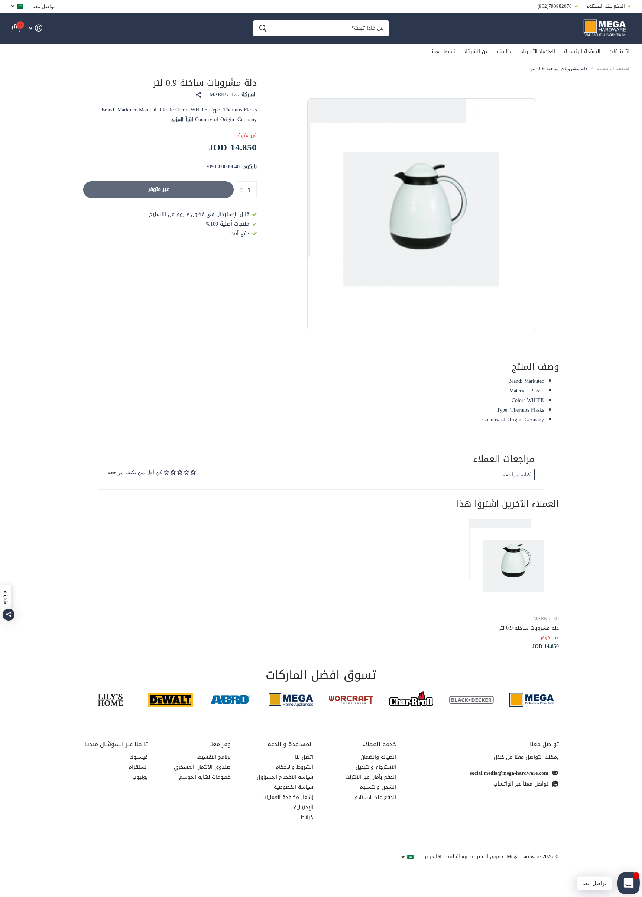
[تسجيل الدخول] (35, 28)
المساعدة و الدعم (290, 744)
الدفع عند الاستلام (375, 797)
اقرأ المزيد (182, 119)
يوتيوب (140, 777)
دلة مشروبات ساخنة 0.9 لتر (529, 628)
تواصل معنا (43, 6)
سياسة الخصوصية (293, 787)
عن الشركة (476, 51)
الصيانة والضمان (378, 757)
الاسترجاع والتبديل (376, 767)
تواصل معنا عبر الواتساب (520, 784)
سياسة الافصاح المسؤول (285, 777)
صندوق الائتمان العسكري (202, 767)
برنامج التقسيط (214, 757)
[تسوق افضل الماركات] (532, 700)
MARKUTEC (224, 95)
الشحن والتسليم (378, 787)
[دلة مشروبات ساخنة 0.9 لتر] (513, 564)
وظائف (505, 51)
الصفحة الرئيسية (582, 51)
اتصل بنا (304, 757)
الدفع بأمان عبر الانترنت (371, 777)
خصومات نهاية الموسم (205, 777)
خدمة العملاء (379, 744)
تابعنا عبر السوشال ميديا (116, 744)
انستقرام (138, 767)
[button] (239, 184)
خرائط (307, 817)
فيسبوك (138, 757)
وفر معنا (220, 744)
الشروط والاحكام (294, 767)
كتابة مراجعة (517, 474)
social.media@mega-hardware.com (509, 773)
